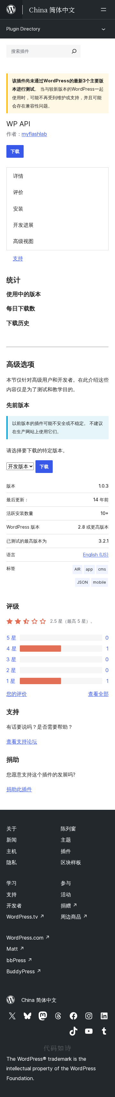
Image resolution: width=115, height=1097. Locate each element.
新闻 (11, 840)
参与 (66, 883)
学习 (11, 883)
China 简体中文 (39, 1000)
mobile (99, 582)
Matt (15, 949)
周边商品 (74, 916)
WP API (18, 124)
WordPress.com (28, 937)
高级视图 (23, 241)
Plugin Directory (23, 28)
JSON (82, 582)
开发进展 (23, 225)
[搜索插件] (74, 51)
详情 (18, 176)
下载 (15, 151)
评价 (18, 192)
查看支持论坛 (21, 741)
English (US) (96, 554)
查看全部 (98, 694)
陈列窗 (68, 828)
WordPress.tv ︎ (25, 916)
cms (102, 569)
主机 (11, 851)
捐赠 (69, 905)
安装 (18, 208)
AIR (77, 569)
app (89, 569)
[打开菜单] (105, 9)
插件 (66, 851)
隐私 (11, 862)
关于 (11, 828)
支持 (18, 258)
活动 (66, 894)
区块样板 (71, 862)
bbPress (19, 960)
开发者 (14, 905)
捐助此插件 (19, 789)
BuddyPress (23, 971)
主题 (66, 840)
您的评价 (16, 694)
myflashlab (34, 134)
